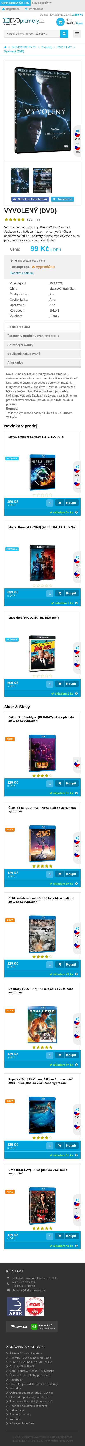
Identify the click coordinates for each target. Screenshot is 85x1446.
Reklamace (16, 1410)
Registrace (12, 9)
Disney (54, 316)
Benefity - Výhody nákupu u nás (30, 1357)
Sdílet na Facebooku (32, 199)
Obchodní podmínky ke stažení (29, 1397)
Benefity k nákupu (22, 272)
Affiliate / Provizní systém (25, 1353)
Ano (52, 294)
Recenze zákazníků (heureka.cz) (30, 1401)
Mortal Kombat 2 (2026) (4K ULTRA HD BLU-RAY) (42, 527)
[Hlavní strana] (5, 47)
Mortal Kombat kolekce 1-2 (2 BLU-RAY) (36, 436)
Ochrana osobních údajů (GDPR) (31, 1392)
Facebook (15, 1379)
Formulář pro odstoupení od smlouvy (33, 1384)
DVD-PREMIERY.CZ (24, 47)
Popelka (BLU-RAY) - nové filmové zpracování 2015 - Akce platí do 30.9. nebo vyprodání (40, 1081)
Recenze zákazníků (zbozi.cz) (28, 1405)
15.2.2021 (56, 283)
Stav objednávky (42, 2)
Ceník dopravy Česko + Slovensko (31, 1370)
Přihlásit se (36, 9)
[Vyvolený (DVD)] (42, 110)
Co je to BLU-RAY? (21, 1366)
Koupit (71, 502)
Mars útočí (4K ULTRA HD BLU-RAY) (33, 617)
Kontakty (15, 1388)
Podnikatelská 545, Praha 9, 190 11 (35, 1278)
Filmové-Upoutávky (22, 1423)
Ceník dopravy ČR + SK (15, 2)
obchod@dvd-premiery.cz (28, 1290)
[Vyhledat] (64, 34)
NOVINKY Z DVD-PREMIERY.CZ (30, 1362)
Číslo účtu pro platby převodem (29, 1375)
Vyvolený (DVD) (14, 51)
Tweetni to (64, 199)
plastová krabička (61, 288)
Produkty (46, 47)
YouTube (15, 1419)
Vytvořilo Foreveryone (60, 1440)
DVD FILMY (64, 47)
